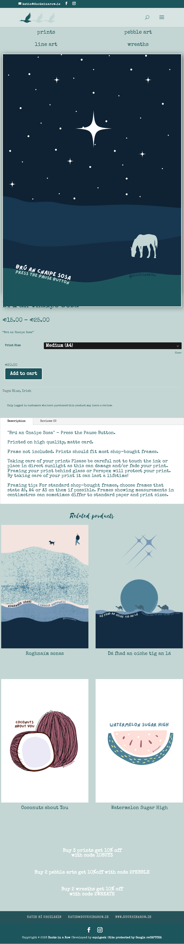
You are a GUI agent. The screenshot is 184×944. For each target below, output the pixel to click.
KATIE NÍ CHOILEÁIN (44, 917)
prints (46, 32)
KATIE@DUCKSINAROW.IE (88, 917)
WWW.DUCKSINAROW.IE (133, 917)
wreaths (138, 44)
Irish (26, 391)
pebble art (138, 32)
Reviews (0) (48, 421)
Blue (16, 391)
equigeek (99, 937)
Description (16, 421)
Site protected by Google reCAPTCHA (135, 937)
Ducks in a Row (59, 937)
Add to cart (23, 373)
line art (46, 44)
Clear (178, 353)
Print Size (13, 345)
